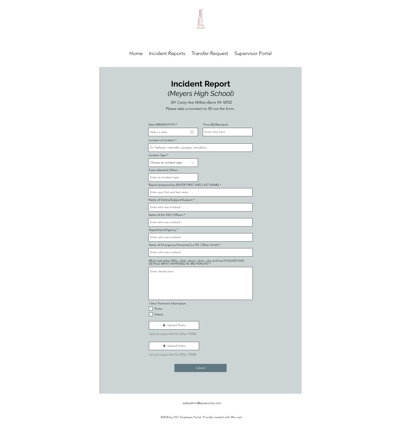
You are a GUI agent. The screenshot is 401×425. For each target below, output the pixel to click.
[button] (174, 325)
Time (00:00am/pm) (215, 124)
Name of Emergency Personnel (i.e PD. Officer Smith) (184, 244)
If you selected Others (163, 169)
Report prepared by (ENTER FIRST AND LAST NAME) (183, 184)
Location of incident (161, 140)
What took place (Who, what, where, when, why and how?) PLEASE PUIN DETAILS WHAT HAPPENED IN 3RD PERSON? (196, 262)
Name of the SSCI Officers (165, 214)
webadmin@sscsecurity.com (202, 403)
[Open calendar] (192, 132)
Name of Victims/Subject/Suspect (170, 199)
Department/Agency (162, 229)
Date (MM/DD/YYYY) (163, 124)
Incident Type (157, 155)
